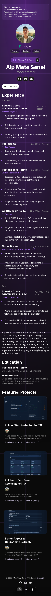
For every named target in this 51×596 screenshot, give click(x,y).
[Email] (30, 582)
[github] (19, 78)
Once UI (40, 578)
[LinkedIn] (25, 582)
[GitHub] (20, 582)
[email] (31, 78)
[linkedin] (25, 78)
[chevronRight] (37, 60)
